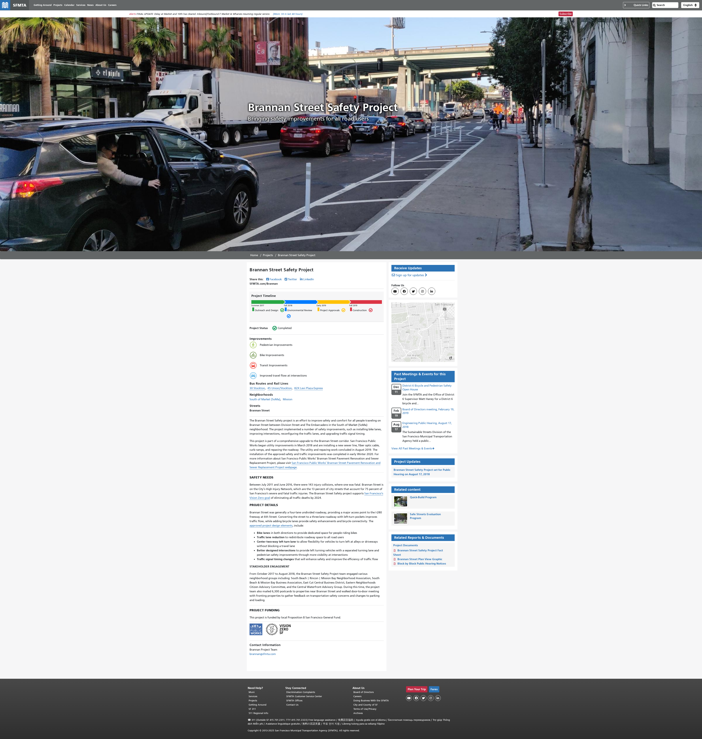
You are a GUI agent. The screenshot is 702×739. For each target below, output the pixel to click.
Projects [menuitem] (57, 5)
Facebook (276, 279)
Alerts (132, 14)
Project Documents (405, 545)
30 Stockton (257, 388)
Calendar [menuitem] (69, 5)
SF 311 (252, 708)
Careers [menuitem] (112, 5)
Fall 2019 (353, 305)
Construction (358, 310)
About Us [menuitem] (100, 5)
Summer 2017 (257, 305)
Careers (357, 696)
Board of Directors (363, 692)
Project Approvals (328, 310)
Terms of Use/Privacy (364, 708)
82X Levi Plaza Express (308, 388)
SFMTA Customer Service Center (304, 696)
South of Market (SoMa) (265, 399)
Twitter (292, 279)
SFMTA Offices (294, 700)
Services (253, 696)
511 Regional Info (258, 713)
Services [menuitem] (80, 5)
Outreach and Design (265, 310)
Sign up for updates (410, 275)
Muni (251, 692)
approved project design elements (271, 525)
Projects (268, 255)
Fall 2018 (288, 305)
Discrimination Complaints (300, 692)
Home (254, 255)
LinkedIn (308, 279)
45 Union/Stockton (279, 388)
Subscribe (566, 14)
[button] (690, 5)
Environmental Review (298, 314)
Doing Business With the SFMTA (371, 700)
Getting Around (257, 704)
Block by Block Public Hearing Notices (421, 563)
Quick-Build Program (423, 497)
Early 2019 (321, 305)
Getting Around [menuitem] (43, 5)
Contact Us (292, 704)
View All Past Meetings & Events (411, 448)
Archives (358, 713)
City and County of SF (365, 704)
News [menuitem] (90, 5)
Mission (287, 399)
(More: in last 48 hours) (288, 14)
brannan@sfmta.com (263, 654)
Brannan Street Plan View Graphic (419, 559)
